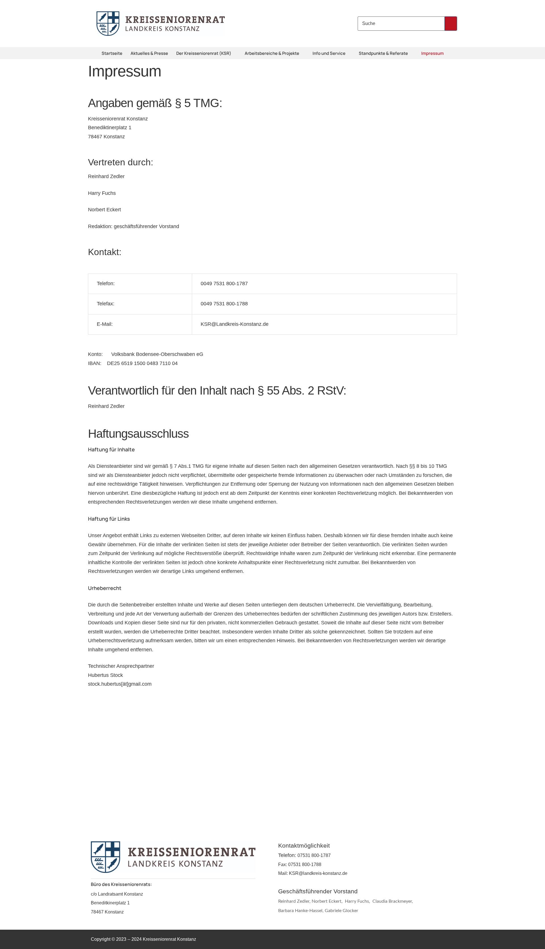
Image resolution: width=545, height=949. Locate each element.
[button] (235, 53)
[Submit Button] (451, 23)
